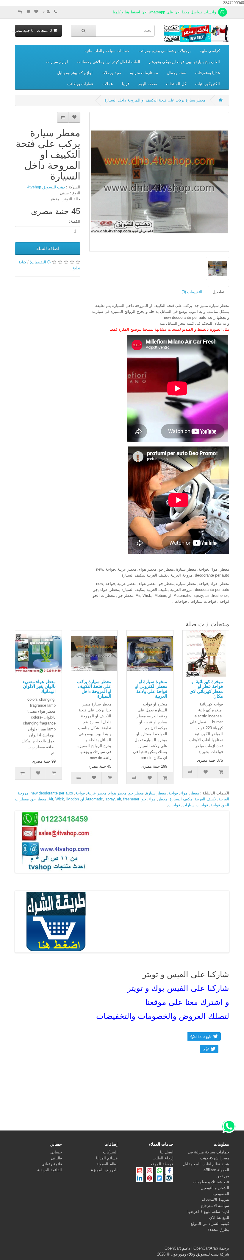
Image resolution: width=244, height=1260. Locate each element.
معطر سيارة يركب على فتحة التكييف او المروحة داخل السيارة (155, 100)
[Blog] (168, 1179)
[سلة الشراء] (28, 12)
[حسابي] (46, 12)
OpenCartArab (205, 1248)
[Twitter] (159, 1179)
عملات (107, 84)
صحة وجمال (176, 73)
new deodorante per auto (52, 793)
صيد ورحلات (111, 73)
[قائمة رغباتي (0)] (36, 12)
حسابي (56, 1152)
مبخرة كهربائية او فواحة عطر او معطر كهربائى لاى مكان (206, 689)
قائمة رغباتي (51, 1164)
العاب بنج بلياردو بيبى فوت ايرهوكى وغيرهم (184, 62)
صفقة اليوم (147, 84)
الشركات (110, 1152)
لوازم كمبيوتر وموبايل (75, 73)
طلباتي (56, 1158)
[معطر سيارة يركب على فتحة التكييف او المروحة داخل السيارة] (159, 182)
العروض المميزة (104, 1170)
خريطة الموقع (162, 1164)
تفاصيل (218, 292)
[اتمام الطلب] (20, 12)
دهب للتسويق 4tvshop (46, 187)
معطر (194, 793)
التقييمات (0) (192, 292)
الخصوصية (220, 1194)
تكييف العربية (205, 799)
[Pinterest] (149, 1179)
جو (144, 799)
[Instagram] (149, 1171)
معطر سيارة (156, 793)
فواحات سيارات (195, 805)
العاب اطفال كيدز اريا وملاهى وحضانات (108, 62)
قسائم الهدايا (107, 1158)
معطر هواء (117, 793)
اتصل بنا (166, 1152)
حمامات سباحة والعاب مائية (107, 51)
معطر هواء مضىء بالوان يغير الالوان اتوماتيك (39, 686)
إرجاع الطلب (163, 1158)
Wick (59, 799)
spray (110, 799)
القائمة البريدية (49, 1170)
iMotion (72, 799)
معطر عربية (97, 793)
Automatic (94, 799)
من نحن (222, 1176)
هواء (183, 793)
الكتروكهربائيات (207, 84)
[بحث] (83, 31)
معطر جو (136, 793)
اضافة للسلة (47, 248)
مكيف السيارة (181, 799)
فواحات (174, 805)
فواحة (173, 793)
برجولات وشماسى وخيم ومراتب (164, 51)
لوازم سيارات (57, 62)
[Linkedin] (139, 1179)
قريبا (125, 84)
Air (51, 799)
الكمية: (74, 221)
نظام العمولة (107, 1164)
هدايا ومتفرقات (207, 73)
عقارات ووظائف (80, 84)
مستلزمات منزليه (144, 73)
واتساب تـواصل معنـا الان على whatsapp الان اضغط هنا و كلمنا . (163, 12)
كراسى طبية (210, 51)
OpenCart (173, 1248)
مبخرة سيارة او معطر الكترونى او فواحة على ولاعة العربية (151, 689)
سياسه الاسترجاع (215, 1205)
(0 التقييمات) (40, 262)
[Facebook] (169, 1171)
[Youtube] (139, 1171)
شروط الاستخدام (215, 1199)
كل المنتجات (176, 84)
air (119, 799)
